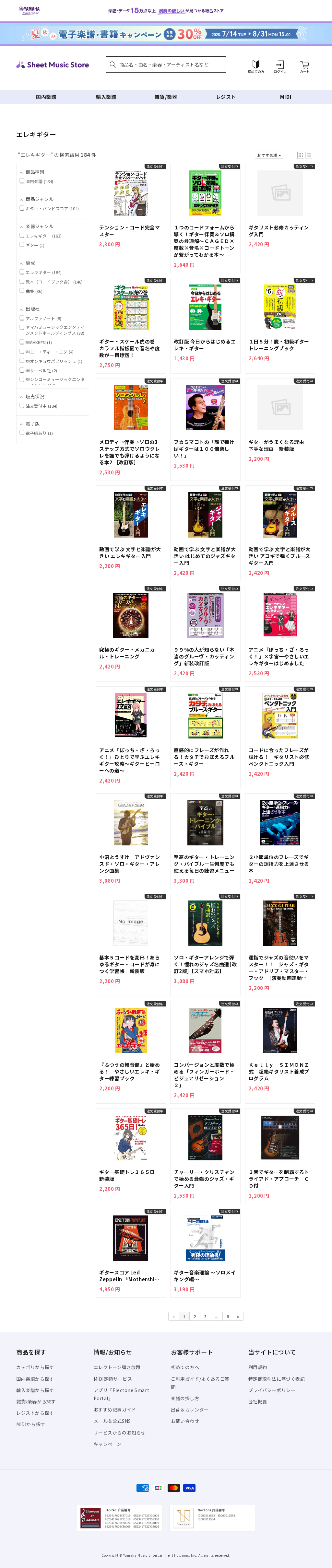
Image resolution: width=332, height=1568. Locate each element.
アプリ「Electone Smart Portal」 (121, 1394)
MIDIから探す (30, 1424)
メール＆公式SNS (112, 1421)
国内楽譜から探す (35, 1379)
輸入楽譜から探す (35, 1390)
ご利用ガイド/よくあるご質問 (200, 1383)
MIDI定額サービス (113, 1379)
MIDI (285, 96)
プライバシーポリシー (272, 1390)
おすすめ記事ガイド (115, 1409)
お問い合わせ (185, 1421)
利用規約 (257, 1367)
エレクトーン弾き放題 (117, 1367)
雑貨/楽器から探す (36, 1401)
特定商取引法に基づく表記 (276, 1379)
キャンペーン (108, 1444)
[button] (166, 64)
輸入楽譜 (106, 96)
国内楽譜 (46, 96)
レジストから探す (35, 1413)
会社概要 (257, 1401)
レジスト (226, 96)
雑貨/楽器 (166, 96)
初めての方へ (185, 1367)
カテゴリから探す (35, 1367)
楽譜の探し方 (185, 1398)
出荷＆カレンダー (190, 1409)
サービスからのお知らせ (120, 1432)
